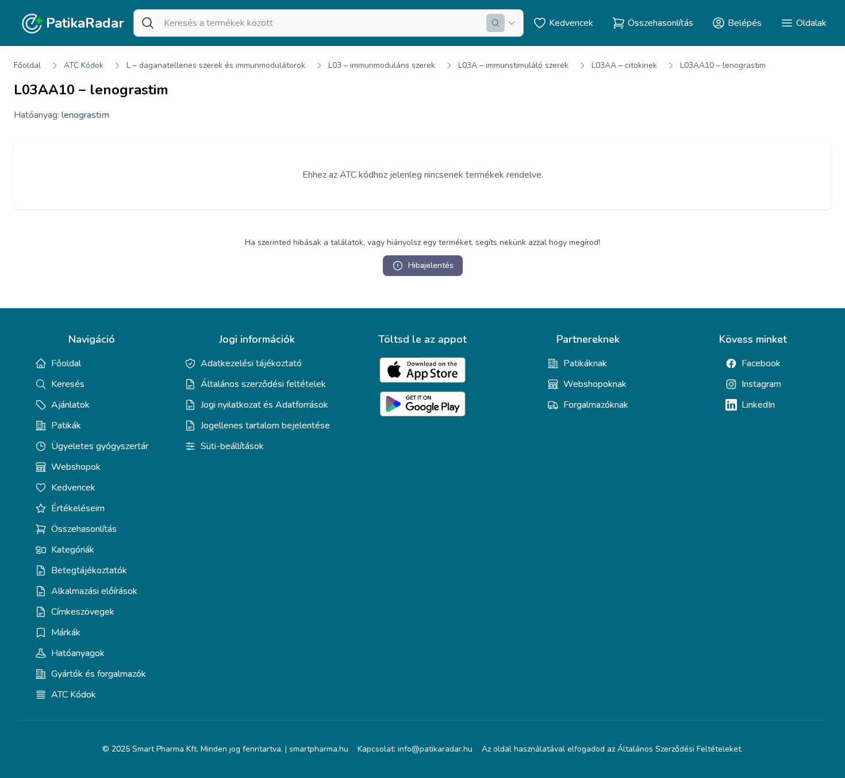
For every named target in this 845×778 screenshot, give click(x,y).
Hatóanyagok (78, 653)
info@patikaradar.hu (435, 748)
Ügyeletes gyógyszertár (99, 446)
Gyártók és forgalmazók (98, 674)
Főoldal (27, 65)
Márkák (65, 632)
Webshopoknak (595, 384)
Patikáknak (585, 363)
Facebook (761, 363)
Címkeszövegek (82, 611)
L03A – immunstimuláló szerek (513, 65)
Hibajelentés (431, 265)
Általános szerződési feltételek (263, 384)
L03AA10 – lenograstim (723, 65)
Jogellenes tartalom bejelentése (265, 425)
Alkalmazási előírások (94, 591)
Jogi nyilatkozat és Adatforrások (264, 404)
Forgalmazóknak (595, 404)
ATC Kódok (83, 65)
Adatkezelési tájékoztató (251, 363)
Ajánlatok (70, 404)
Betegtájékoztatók (89, 570)
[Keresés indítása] (495, 23)
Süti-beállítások (232, 446)
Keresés (67, 384)
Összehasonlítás (84, 529)
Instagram (761, 384)
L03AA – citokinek (624, 65)
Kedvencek (73, 487)
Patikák (66, 425)
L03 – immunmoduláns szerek (381, 65)
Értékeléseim (78, 508)
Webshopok (76, 467)
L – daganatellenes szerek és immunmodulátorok (215, 65)
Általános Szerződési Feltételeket (679, 748)
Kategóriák (72, 549)
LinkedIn (758, 404)
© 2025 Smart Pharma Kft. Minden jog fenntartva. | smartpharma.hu (225, 748)
